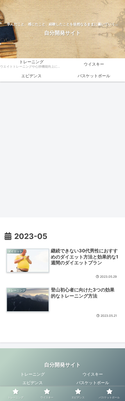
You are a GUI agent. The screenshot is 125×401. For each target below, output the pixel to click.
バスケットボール (92, 382)
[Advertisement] (62, 151)
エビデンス (32, 382)
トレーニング (32, 374)
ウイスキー (93, 374)
